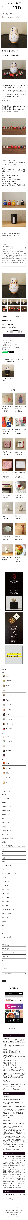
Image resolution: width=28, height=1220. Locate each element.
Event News (5, 794)
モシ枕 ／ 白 (18, 495)
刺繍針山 (4, 921)
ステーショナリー (11, 724)
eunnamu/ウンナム (6, 913)
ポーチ (8, 746)
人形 (11, 14)
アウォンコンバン (7, 830)
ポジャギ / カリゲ (11, 704)
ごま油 (8, 777)
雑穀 (7, 773)
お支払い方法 (15, 1210)
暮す (7, 14)
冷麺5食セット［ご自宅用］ (20, 558)
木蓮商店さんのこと (7, 810)
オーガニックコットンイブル (10, 873)
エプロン (8, 755)
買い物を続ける (5, 349)
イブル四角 (5, 885)
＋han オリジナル (6, 865)
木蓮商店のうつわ (7, 806)
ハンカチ (8, 750)
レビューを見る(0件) (7, 340)
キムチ (8, 763)
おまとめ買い (5, 917)
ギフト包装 (5, 957)
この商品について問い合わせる (9, 344)
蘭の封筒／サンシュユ (20, 430)
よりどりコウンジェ (7, 858)
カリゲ (3, 925)
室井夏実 (4, 842)
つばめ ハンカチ (19, 452)
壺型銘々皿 (7, 537)
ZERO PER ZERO (6, 941)
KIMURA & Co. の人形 (13, 17)
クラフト (8, 709)
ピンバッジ (5, 929)
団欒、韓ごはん (6, 945)
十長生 (3, 850)
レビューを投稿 (5, 342)
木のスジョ (18, 537)
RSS (12, 1214)
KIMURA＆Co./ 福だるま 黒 (7, 379)
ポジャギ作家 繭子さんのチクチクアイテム (14, 846)
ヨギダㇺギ (5, 818)
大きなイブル (5, 893)
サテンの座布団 (6, 495)
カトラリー (5, 933)
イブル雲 (4, 877)
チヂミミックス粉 (7, 557)
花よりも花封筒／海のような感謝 (7, 430)
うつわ (8, 685)
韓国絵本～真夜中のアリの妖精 (7, 407)
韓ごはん (8, 768)
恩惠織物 (4, 826)
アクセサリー (10, 741)
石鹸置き (8, 680)
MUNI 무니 (5, 834)
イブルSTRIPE (5, 881)
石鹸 (7, 675)
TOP (3, 14)
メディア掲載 (5, 949)
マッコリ (4, 516)
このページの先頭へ (21, 1207)
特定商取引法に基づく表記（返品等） (11, 347)
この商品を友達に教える (8, 345)
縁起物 (3, 17)
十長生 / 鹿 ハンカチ (7, 452)
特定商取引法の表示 (9, 1212)
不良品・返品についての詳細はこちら (13, 1187)
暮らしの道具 (5, 901)
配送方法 (21, 1210)
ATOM (15, 1214)
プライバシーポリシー (18, 1212)
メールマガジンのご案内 (8, 953)
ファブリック (10, 695)
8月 (2, 960)
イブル (8, 690)
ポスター (4, 862)
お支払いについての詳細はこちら (11, 1089)
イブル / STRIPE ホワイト (20, 473)
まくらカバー (5, 897)
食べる (3, 759)
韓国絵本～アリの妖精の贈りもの (20, 407)
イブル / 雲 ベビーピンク (7, 473)
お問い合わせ (8, 1210)
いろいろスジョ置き (7, 937)
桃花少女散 (18, 516)
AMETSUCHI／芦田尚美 (8, 838)
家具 (7, 700)
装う (3, 733)
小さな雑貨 (9, 728)
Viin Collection (5, 822)
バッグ (7, 736)
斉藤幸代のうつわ (7, 802)
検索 (4, 981)
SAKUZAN (5, 905)
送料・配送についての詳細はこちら (12, 1149)
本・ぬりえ (9, 719)
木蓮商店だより (6, 814)
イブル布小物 (5, 798)
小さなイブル (5, 889)
